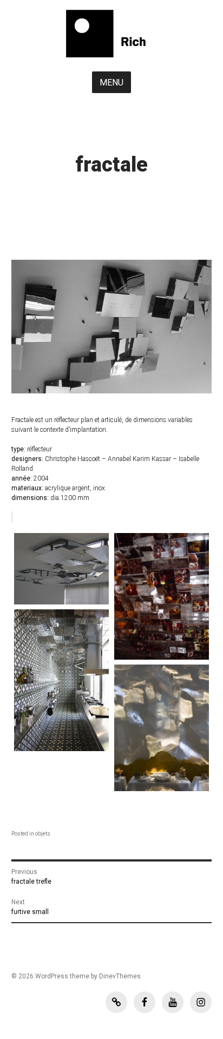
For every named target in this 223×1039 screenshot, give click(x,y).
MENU (111, 82)
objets (42, 834)
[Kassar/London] (61, 680)
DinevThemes (119, 976)
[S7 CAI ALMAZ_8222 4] (161, 728)
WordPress (51, 976)
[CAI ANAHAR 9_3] (61, 568)
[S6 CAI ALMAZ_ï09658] (161, 596)
